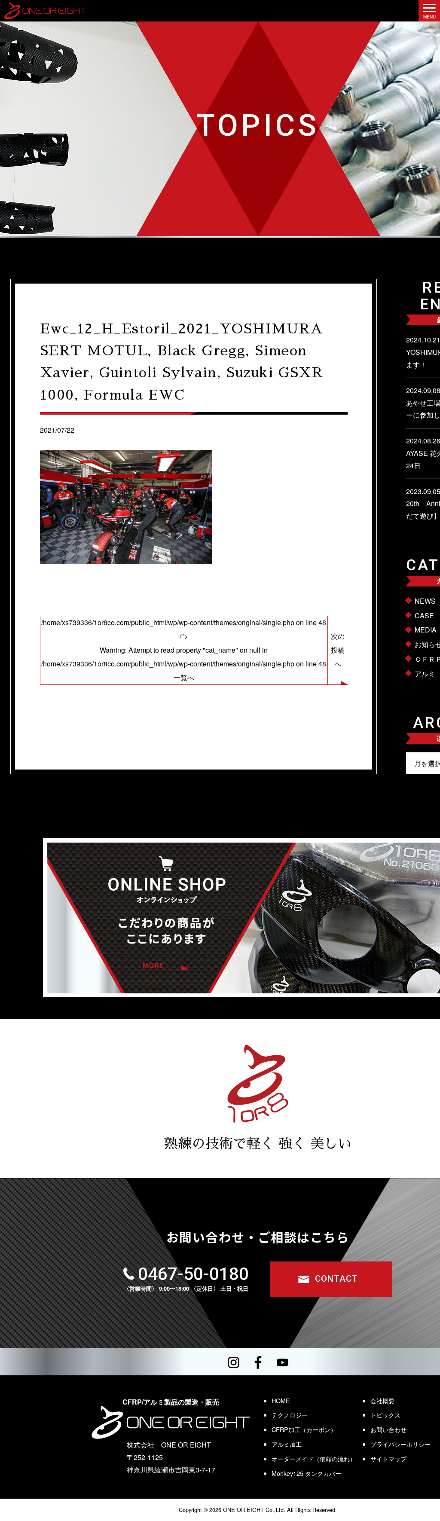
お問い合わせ (388, 1429)
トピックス (385, 1414)
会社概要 (382, 1400)
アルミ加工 (287, 1443)
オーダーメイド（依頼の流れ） (314, 1458)
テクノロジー (290, 1414)
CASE (424, 615)
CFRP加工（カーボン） (304, 1429)
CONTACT (336, 1279)
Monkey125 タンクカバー (306, 1473)
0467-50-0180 (193, 1274)
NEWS (425, 601)
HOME (281, 1400)
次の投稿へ (338, 650)
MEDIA (426, 630)
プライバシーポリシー (400, 1443)
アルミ (425, 673)
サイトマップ (388, 1458)
